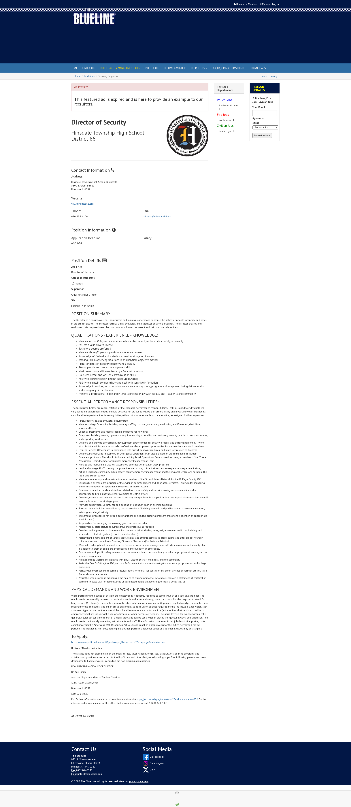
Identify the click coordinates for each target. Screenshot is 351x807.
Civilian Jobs (225, 122)
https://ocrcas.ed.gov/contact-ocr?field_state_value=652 (167, 699)
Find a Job (88, 68)
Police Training (269, 76)
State (255, 122)
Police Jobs (224, 100)
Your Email (258, 107)
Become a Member (246, 4)
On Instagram (157, 763)
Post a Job (152, 68)
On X (152, 769)
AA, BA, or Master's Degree (229, 68)
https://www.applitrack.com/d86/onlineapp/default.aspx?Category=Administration (118, 642)
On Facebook (157, 756)
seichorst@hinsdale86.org (157, 216)
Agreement (259, 118)
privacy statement (138, 781)
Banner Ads (259, 68)
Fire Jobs (223, 111)
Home (77, 76)
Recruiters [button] (198, 68)
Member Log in (270, 4)
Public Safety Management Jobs (120, 68)
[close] (177, 792)
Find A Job (89, 76)
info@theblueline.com (90, 774)
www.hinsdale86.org (82, 203)
